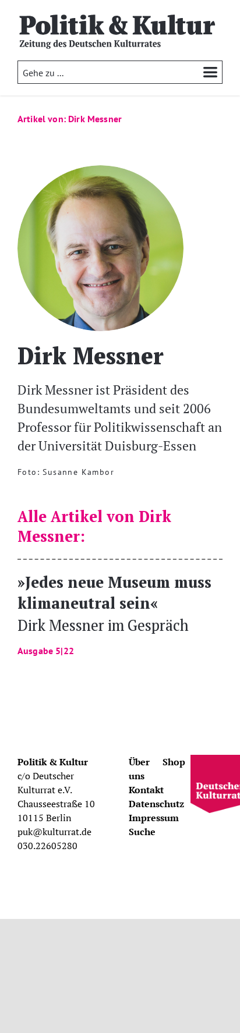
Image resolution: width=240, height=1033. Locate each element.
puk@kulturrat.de (54, 831)
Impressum (154, 817)
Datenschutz (156, 803)
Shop (174, 761)
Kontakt (146, 789)
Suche (142, 831)
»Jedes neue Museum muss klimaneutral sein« (114, 613)
